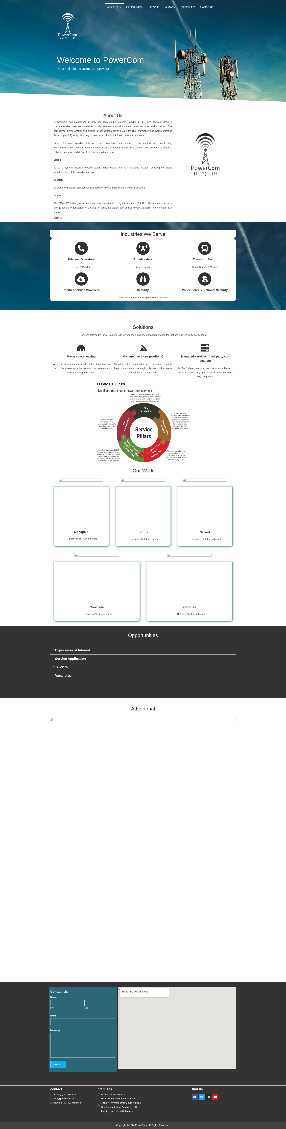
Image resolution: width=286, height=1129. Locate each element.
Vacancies (63, 675)
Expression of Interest (72, 650)
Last (86, 1008)
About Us (112, 7)
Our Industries (134, 7)
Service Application (70, 658)
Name (54, 997)
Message (56, 1030)
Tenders (61, 667)
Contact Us (206, 7)
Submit (58, 1064)
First (52, 1008)
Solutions (169, 7)
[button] (114, 7)
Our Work (153, 7)
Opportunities (187, 7)
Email (54, 1015)
